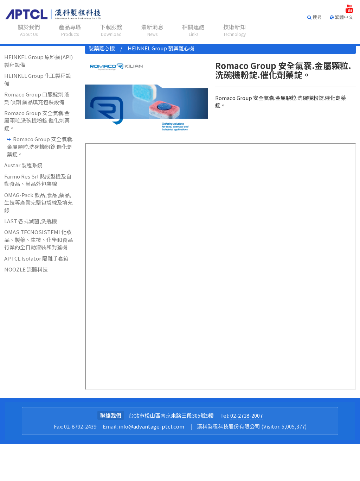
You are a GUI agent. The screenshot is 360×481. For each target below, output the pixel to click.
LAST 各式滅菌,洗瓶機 (30, 221)
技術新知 (234, 30)
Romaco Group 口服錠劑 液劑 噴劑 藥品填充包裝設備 (37, 97)
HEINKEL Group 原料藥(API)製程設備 (38, 60)
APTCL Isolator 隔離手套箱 (36, 258)
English (339, 39)
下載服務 (111, 30)
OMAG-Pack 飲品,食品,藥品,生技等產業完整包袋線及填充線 (38, 202)
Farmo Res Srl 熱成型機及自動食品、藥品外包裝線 (37, 180)
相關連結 (193, 30)
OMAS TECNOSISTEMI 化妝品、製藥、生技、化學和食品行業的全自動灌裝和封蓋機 (38, 239)
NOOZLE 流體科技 (26, 269)
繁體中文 (341, 29)
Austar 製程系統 (23, 165)
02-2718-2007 (246, 415)
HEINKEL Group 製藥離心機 (161, 48)
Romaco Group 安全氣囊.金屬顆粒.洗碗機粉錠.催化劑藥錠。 (37, 120)
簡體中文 (341, 49)
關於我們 (29, 30)
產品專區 (70, 30)
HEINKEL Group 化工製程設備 (37, 79)
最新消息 (152, 30)
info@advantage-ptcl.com (151, 426)
